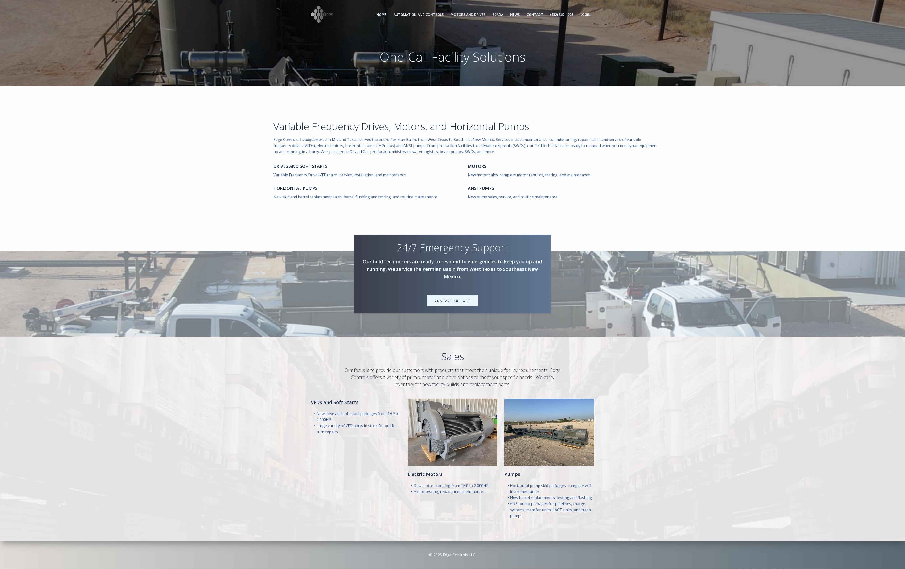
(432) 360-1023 (561, 14)
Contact (535, 14)
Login (585, 14)
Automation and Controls (419, 14)
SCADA (498, 14)
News (515, 14)
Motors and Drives (468, 14)
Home (382, 14)
